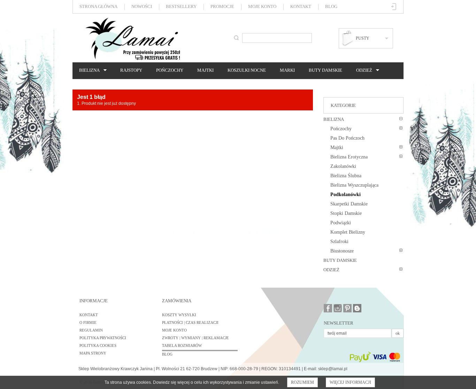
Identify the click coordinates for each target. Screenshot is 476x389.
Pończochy (169, 70)
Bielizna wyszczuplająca (354, 185)
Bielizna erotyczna (349, 157)
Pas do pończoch (347, 138)
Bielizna (88, 70)
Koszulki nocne (247, 70)
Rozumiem (302, 382)
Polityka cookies (97, 345)
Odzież (362, 70)
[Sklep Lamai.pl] (132, 38)
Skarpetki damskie (349, 204)
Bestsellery (181, 6)
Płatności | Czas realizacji (190, 322)
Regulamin (91, 330)
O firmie (88, 322)
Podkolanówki (345, 194)
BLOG (167, 354)
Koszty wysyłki (179, 315)
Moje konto (262, 6)
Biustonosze (342, 251)
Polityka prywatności (102, 338)
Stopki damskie (346, 213)
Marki (287, 70)
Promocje (222, 6)
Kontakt (300, 6)
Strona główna (98, 6)
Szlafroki (339, 241)
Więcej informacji (350, 382)
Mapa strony (92, 353)
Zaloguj (394, 6)
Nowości (141, 6)
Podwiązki (340, 222)
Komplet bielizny (347, 232)
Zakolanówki (343, 166)
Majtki (205, 70)
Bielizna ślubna (345, 175)
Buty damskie (325, 70)
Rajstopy (131, 70)
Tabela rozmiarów (182, 345)
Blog (331, 6)
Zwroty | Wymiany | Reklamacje (195, 338)
